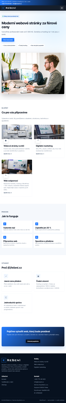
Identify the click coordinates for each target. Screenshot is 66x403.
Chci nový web (8, 40)
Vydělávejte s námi (7, 382)
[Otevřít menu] (62, 8)
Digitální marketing (40, 367)
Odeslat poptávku (33, 341)
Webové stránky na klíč (41, 361)
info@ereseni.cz (17, 3)
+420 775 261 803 (7, 3)
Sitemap (4, 385)
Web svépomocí (39, 364)
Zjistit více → (8, 154)
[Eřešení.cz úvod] (9, 8)
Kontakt (4, 379)
